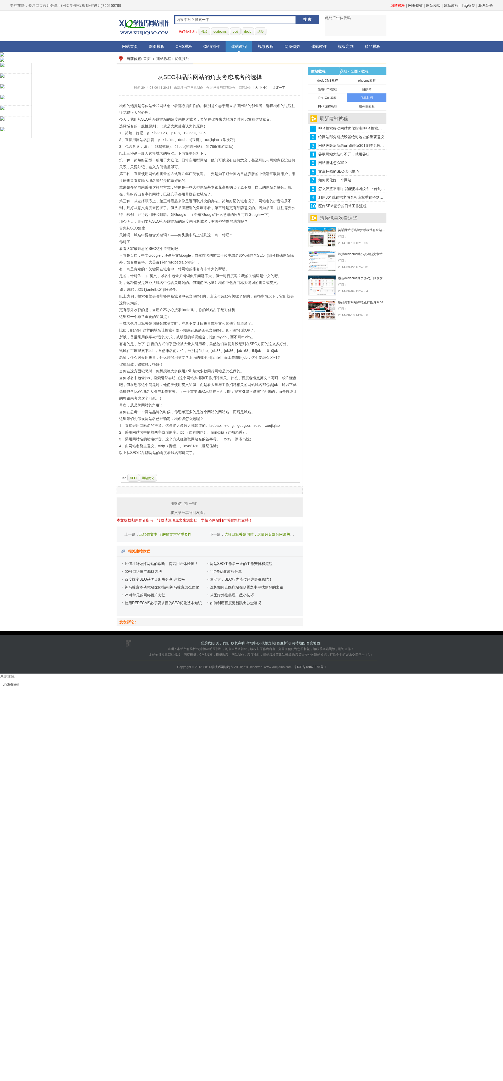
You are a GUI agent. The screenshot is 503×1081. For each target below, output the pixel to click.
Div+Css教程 (327, 97)
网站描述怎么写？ (333, 162)
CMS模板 (184, 46)
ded (235, 31)
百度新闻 (283, 642)
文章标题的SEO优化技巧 (338, 171)
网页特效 (415, 5)
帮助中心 (253, 642)
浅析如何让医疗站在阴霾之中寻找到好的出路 (246, 587)
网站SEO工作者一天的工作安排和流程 (241, 563)
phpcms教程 (367, 80)
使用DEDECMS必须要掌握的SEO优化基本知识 (163, 602)
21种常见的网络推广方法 (145, 594)
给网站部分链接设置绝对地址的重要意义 (351, 136)
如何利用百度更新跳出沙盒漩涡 (235, 602)
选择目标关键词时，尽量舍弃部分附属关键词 (261, 534)
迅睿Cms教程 (327, 89)
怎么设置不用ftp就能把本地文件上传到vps (351, 188)
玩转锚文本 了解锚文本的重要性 (165, 534)
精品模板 (372, 46)
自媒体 (366, 89)
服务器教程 (367, 106)
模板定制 (346, 46)
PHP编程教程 (327, 106)
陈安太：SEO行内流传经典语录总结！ (241, 579)
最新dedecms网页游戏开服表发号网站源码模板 (371, 278)
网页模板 (157, 46)
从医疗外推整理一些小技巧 (232, 594)
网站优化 (148, 477)
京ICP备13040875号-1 (310, 666)
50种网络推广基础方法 (143, 571)
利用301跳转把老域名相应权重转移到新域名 (351, 197)
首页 (147, 58)
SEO (145, 119)
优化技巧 (182, 58)
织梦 (261, 31)
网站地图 (298, 642)
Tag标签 (468, 5)
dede (248, 31)
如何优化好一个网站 (334, 179)
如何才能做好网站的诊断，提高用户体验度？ (161, 563)
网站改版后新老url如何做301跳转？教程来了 (351, 145)
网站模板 (433, 5)
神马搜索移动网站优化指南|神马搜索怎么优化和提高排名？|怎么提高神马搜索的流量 (351, 128)
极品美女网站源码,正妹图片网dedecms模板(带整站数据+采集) (381, 302)
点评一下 (278, 87)
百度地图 (313, 642)
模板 (204, 31)
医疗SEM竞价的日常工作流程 (342, 205)
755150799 (111, 5)
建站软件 (319, 46)
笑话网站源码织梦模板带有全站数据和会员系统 (371, 229)
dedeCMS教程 (327, 80)
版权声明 (238, 642)
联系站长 (485, 5)
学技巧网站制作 (144, 26)
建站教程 (451, 5)
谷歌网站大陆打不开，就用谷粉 (344, 153)
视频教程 (266, 46)
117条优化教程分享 (226, 571)
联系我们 (207, 642)
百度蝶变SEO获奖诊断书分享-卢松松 (155, 579)
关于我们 (222, 642)
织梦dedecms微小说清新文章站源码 (363, 253)
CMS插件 (211, 46)
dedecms (220, 31)
